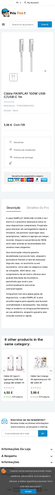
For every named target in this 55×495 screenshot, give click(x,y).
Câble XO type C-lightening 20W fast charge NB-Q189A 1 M (14, 379)
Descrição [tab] (13, 207)
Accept (28, 491)
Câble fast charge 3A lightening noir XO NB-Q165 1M (41, 379)
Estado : (8, 110)
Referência (9, 105)
